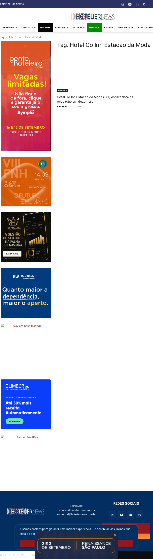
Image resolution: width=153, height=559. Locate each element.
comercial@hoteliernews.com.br (76, 514)
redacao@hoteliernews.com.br (76, 510)
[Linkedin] (137, 5)
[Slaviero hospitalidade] (25, 348)
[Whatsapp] (144, 5)
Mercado (62, 90)
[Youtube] (130, 5)
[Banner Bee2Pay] (25, 460)
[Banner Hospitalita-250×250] (25, 237)
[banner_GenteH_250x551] (25, 96)
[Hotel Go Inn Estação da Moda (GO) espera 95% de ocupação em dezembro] (97, 72)
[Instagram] (123, 5)
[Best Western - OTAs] (25, 293)
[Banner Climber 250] (25, 404)
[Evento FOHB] (25, 181)
